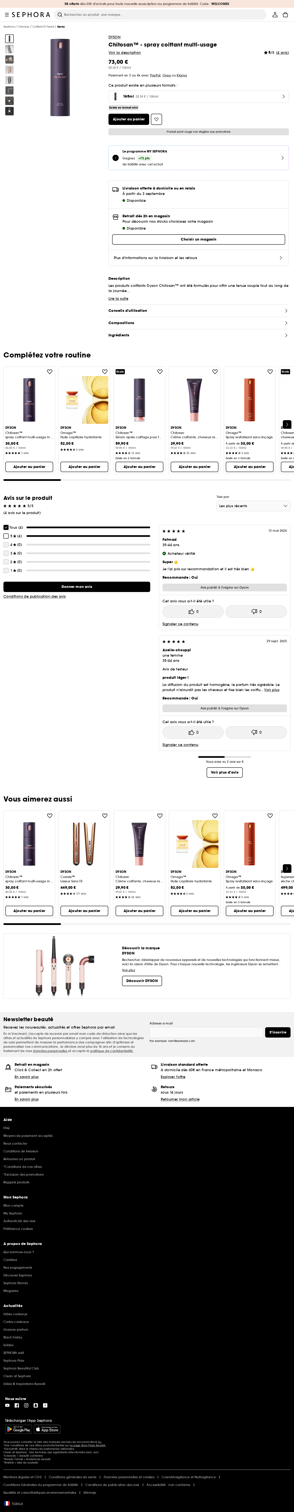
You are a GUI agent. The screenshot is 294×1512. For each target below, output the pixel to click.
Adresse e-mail (161, 1023)
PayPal (155, 75)
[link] (76, 587)
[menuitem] (275, 14)
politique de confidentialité (112, 1051)
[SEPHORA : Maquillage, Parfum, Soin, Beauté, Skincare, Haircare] (31, 14)
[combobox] (254, 506)
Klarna (182, 75)
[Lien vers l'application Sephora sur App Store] (47, 1429)
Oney (166, 75)
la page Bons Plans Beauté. (88, 1445)
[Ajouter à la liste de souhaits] (49, 371)
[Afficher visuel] (9, 38)
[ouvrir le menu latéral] (6, 14)
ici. (100, 1442)
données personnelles (50, 1051)
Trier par (223, 497)
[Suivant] (287, 424)
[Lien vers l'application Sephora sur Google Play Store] (18, 1429)
